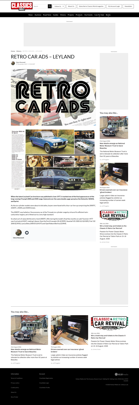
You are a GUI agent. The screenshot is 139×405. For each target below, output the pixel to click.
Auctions (38, 15)
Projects (71, 15)
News (30, 15)
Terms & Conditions (17, 378)
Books (108, 15)
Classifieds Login (44, 383)
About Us (71, 6)
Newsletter (128, 6)
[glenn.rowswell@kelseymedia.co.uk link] (27, 233)
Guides (55, 15)
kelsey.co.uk (124, 384)
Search (50, 6)
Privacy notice (15, 383)
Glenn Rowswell (20, 62)
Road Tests (47, 15)
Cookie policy (15, 387)
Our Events (88, 15)
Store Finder (14, 397)
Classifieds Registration (46, 378)
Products (79, 15)
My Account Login (114, 6)
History (63, 15)
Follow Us (58, 6)
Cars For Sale (99, 15)
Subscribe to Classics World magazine (91, 6)
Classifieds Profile (44, 387)
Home (13, 51)
